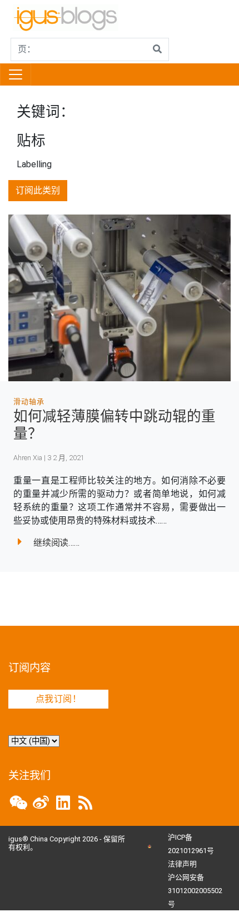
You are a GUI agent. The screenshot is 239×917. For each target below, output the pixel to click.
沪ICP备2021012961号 (191, 844)
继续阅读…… (56, 542)
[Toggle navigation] (15, 74)
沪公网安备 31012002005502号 (195, 890)
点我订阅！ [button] (58, 699)
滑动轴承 (28, 401)
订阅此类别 (38, 190)
